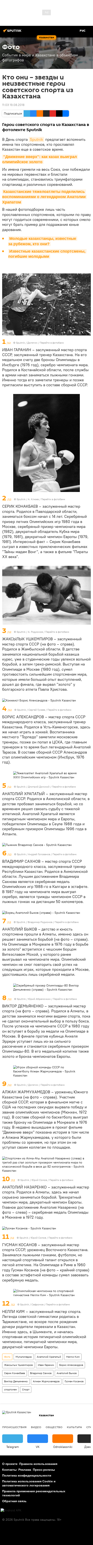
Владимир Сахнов (40, 1373)
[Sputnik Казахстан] (13, 32)
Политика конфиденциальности (26, 1475)
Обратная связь (14, 1501)
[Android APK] (11, 1510)
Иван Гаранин (46, 1365)
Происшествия (14, 1427)
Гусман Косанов (74, 1381)
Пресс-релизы (44, 1469)
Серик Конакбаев (14, 1373)
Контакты (9, 1469)
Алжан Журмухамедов (46, 1381)
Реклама (24, 1469)
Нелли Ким (73, 1356)
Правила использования (38, 1464)
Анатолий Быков (67, 1373)
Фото (7, 1356)
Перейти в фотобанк (52, 342)
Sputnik (36, 139)
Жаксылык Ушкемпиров (18, 1365)
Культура (74, 1427)
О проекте (10, 1464)
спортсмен (10, 1389)
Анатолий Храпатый (49, 1356)
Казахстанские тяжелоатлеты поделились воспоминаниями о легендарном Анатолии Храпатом (44, 196)
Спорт (25, 1389)
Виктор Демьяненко (16, 1381)
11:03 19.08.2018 (13, 105)
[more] (88, 342)
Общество (54, 1427)
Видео (36, 1427)
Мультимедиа (24, 1356)
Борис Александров (71, 1365)
